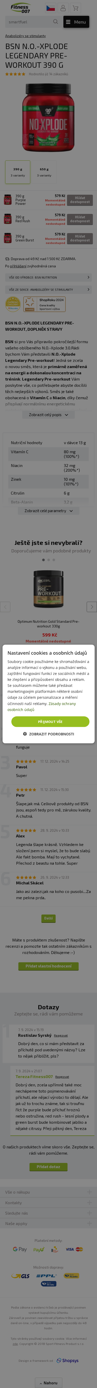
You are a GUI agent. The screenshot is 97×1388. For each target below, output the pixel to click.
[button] (48, 734)
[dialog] (48, 694)
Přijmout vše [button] (50, 721)
